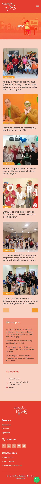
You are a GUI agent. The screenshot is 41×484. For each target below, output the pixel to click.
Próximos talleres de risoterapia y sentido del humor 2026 (19, 129)
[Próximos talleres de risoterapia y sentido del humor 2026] (20, 109)
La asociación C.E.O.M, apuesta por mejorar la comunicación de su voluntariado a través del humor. (20, 258)
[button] (37, 480)
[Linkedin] (24, 446)
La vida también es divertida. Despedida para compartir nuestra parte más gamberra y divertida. (20, 301)
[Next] (35, 310)
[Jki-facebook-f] (4, 446)
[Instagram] (9, 446)
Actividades (8, 77)
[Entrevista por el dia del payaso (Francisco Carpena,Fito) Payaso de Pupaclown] (20, 193)
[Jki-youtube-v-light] (19, 446)
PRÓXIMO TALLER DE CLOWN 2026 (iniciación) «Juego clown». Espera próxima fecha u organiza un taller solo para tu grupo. (20, 86)
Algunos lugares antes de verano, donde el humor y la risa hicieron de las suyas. (19, 171)
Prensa (6, 207)
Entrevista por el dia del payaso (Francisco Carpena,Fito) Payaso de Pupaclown (19, 214)
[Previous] (6, 310)
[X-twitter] (14, 446)
